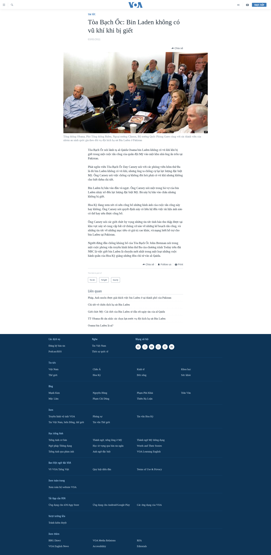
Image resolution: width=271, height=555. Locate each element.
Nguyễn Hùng (100, 393)
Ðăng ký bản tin (57, 345)
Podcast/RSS (55, 351)
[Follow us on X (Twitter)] (144, 347)
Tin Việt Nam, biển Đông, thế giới (66, 422)
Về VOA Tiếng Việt (59, 469)
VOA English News (59, 546)
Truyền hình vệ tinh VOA (62, 416)
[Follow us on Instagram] (158, 347)
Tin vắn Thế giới (101, 422)
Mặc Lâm (53, 398)
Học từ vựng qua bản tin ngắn (108, 445)
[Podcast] (165, 347)
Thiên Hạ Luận (144, 398)
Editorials (142, 546)
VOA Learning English (149, 451)
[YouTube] (247, 4)
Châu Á (97, 369)
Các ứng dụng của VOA (149, 505)
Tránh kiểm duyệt (58, 522)
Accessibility (99, 546)
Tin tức (91, 14)
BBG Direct (55, 540)
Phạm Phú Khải (145, 393)
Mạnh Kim (54, 393)
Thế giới (53, 375)
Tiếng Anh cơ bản (58, 440)
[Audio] (238, 4)
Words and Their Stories (149, 445)
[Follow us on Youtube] (151, 347)
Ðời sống (141, 375)
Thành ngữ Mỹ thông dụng (151, 440)
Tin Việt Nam (99, 345)
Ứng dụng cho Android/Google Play (111, 505)
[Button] (177, 48)
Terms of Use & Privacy (149, 469)
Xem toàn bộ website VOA (63, 487)
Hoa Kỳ (97, 375)
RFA (139, 540)
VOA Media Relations (104, 540)
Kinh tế (141, 369)
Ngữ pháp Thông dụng (60, 445)
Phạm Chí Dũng (101, 398)
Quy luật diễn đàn (102, 469)
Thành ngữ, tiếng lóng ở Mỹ (107, 440)
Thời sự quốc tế (100, 351)
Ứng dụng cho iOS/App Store (64, 505)
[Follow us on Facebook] (138, 347)
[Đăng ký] (171, 347)
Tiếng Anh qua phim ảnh (61, 451)
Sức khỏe (186, 375)
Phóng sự (97, 416)
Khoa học (186, 369)
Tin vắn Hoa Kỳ (145, 416)
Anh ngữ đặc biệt (102, 451)
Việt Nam (53, 369)
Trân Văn (186, 393)
